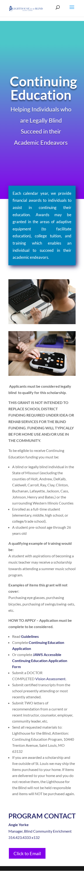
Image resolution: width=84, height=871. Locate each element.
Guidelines (30, 636)
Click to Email (27, 853)
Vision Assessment (50, 678)
